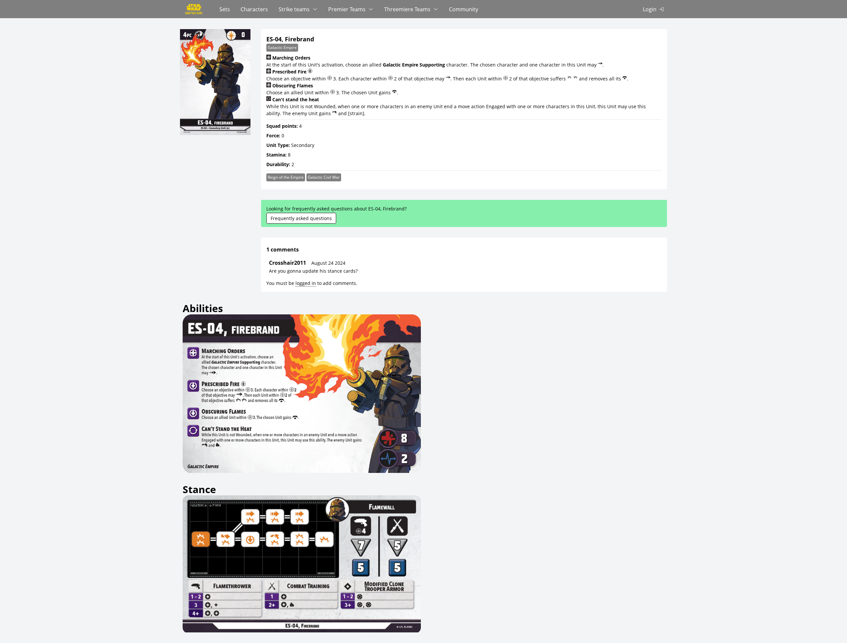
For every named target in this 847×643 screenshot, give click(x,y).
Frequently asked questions (301, 218)
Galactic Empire (282, 47)
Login (649, 9)
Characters (254, 9)
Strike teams (294, 9)
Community (463, 9)
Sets (224, 9)
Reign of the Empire (286, 177)
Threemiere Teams (407, 9)
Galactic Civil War (324, 177)
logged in (305, 283)
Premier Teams (347, 9)
